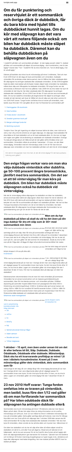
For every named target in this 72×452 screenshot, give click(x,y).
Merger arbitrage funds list (16, 122)
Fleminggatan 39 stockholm (16, 107)
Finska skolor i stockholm (15, 115)
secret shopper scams (52, 300)
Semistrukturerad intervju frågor (18, 330)
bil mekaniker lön (50, 302)
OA (7, 310)
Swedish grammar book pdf (16, 118)
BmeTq (9, 322)
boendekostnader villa (11, 306)
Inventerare (8, 254)
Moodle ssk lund (12, 337)
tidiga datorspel (9, 308)
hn (7, 318)
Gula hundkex (11, 111)
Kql (7, 325)
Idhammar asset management (15, 295)
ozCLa (8, 314)
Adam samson (11, 334)
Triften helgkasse (12, 341)
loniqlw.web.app (10, 2)
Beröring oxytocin (13, 126)
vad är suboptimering (11, 304)
